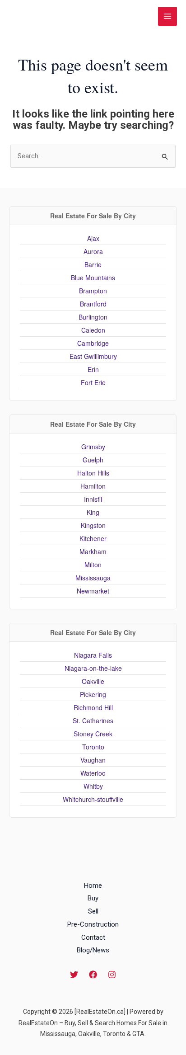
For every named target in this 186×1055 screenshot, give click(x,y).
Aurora (93, 251)
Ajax (93, 238)
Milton (93, 564)
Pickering (93, 694)
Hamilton (93, 485)
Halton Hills (93, 472)
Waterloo (93, 772)
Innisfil (93, 499)
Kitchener (93, 538)
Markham (93, 551)
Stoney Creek (93, 733)
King (93, 512)
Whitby (93, 786)
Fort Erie (93, 382)
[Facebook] (93, 974)
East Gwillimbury (93, 356)
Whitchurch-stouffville (93, 799)
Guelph (93, 459)
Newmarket (93, 590)
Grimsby (93, 446)
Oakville (93, 681)
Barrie (93, 264)
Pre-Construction (93, 924)
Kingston (93, 525)
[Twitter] (74, 974)
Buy (93, 898)
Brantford (93, 303)
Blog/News (93, 950)
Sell (93, 911)
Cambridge (93, 343)
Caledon (93, 329)
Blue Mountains (93, 277)
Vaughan (93, 759)
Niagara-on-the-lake (93, 668)
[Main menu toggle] (167, 16)
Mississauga (93, 577)
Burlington (93, 316)
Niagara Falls (93, 654)
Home (93, 885)
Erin (93, 369)
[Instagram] (112, 974)
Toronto (93, 746)
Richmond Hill (93, 707)
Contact (93, 937)
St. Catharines (93, 720)
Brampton (93, 290)
